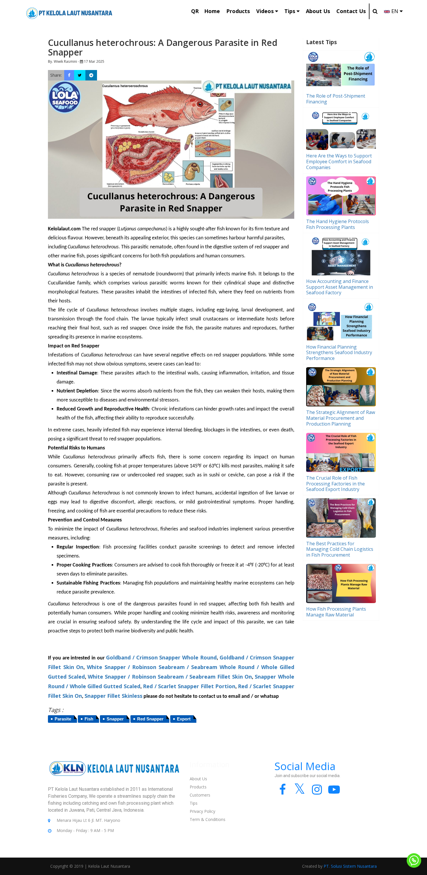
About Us (198, 778)
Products (198, 787)
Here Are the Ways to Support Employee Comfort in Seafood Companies (339, 162)
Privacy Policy (202, 811)
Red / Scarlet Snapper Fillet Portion (189, 686)
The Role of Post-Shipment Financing (335, 99)
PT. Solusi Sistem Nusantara (350, 866)
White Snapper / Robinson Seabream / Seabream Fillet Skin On (170, 676)
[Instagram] (317, 792)
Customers (200, 795)
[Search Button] (375, 11)
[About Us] (114, 773)
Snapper (115, 718)
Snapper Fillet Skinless (113, 695)
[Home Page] (69, 12)
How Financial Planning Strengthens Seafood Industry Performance (339, 353)
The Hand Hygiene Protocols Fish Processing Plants (337, 224)
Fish (89, 718)
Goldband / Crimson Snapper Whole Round (161, 657)
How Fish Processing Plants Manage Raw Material (336, 612)
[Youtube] (334, 792)
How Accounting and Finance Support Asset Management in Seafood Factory (339, 287)
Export (184, 718)
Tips (194, 803)
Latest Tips (321, 42)
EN (395, 11)
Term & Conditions (207, 819)
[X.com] (300, 792)
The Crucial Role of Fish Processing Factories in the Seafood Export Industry (335, 484)
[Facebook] (282, 792)
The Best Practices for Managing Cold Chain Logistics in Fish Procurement (339, 549)
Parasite (63, 718)
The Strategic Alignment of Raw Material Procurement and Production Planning (340, 418)
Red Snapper (150, 718)
